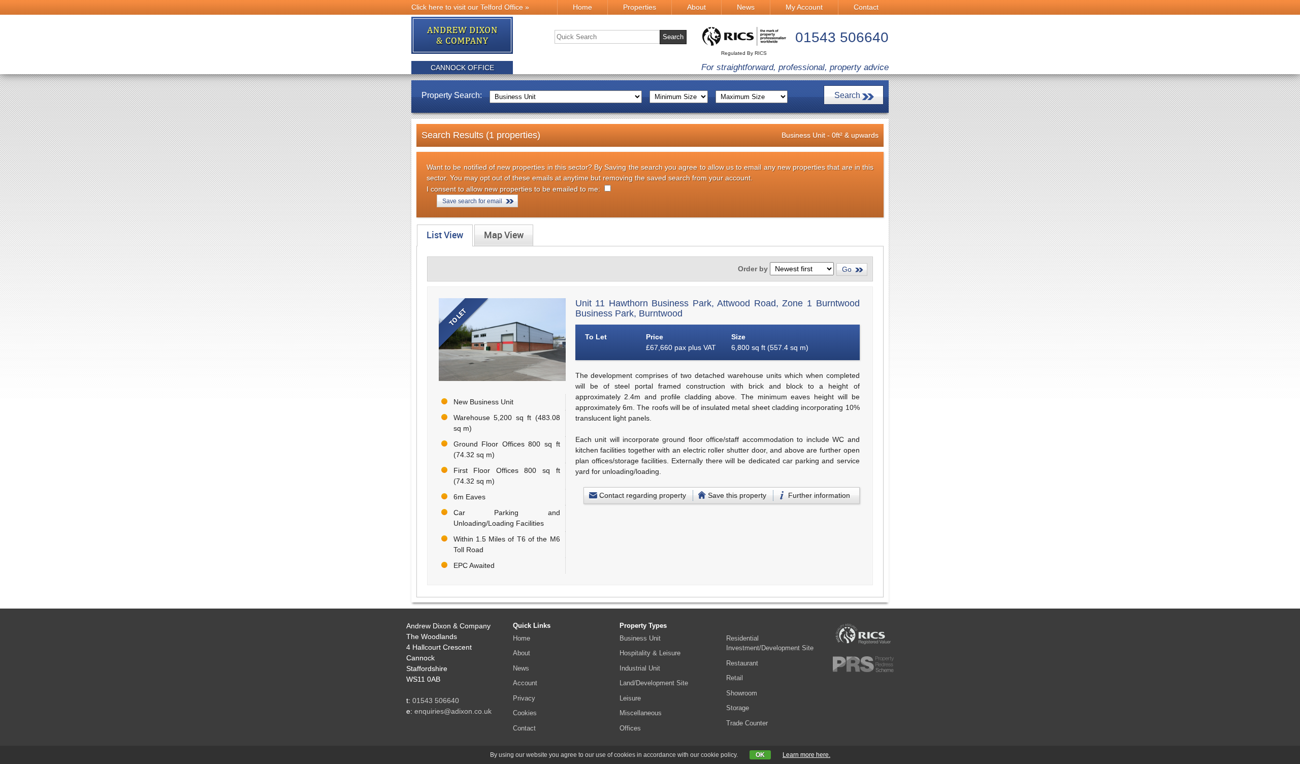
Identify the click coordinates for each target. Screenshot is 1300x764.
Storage (737, 708)
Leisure (630, 698)
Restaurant (742, 663)
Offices (630, 728)
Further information (819, 495)
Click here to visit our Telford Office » (470, 7)
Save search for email (472, 201)
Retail (734, 678)
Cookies (525, 713)
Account (525, 683)
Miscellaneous (641, 713)
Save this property (737, 495)
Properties (639, 7)
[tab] (445, 235)
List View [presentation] (445, 235)
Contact (866, 7)
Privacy (524, 698)
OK (760, 754)
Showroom (741, 693)
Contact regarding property (642, 495)
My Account (804, 7)
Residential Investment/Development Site (770, 643)
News (746, 7)
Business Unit (640, 638)
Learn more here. (806, 754)
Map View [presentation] (504, 235)
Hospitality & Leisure (650, 653)
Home (582, 7)
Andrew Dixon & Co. (462, 36)
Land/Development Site (654, 683)
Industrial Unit (640, 668)
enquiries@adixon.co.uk (453, 711)
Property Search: (451, 95)
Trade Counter (747, 723)
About (696, 7)
